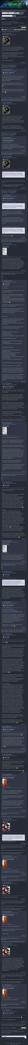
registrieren (18, 10)
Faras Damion (9, 73)
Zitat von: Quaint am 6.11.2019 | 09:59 (9, 578)
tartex (6, 36)
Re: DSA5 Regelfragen (7, 33)
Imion (6, 822)
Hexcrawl (14, 65)
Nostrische (7, 180)
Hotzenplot (21, 22)
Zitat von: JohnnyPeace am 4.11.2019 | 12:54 (10, 170)
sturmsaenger (9, 777)
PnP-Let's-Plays (13, 66)
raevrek (7, 284)
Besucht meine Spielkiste (5, 273)
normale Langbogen (8, 184)
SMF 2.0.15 (8, 1043)
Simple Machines (19, 1043)
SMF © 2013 (13, 1043)
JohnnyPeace (9, 140)
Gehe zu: (24, 1035)
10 (10, 27)
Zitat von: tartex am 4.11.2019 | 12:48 (9, 202)
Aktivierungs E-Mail (6, 11)
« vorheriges (20, 25)
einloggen (12, 10)
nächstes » (25, 25)
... (5, 27)
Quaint (6, 247)
